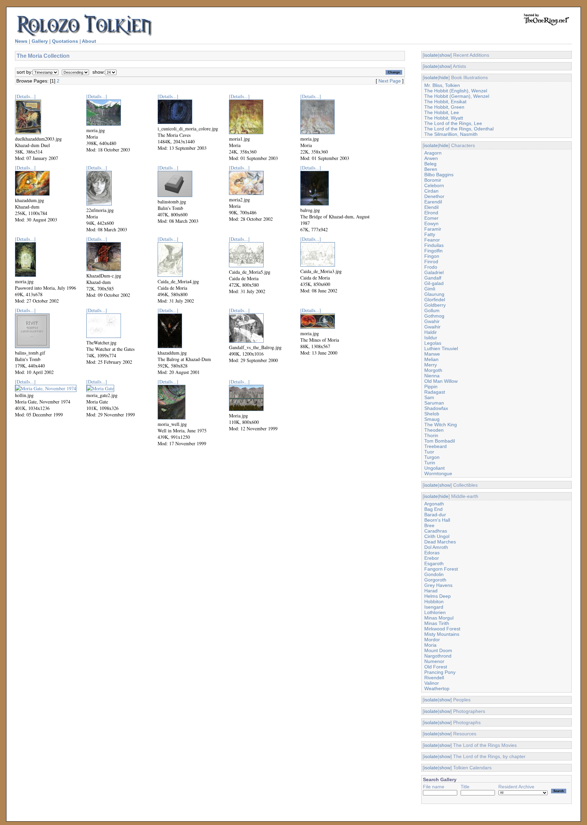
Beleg (430, 163)
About (89, 41)
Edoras (432, 552)
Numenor (434, 661)
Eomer (431, 218)
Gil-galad (434, 283)
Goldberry (435, 305)
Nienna (432, 375)
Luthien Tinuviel (441, 348)
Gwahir (432, 321)
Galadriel (434, 272)
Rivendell (434, 677)
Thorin (431, 435)
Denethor (434, 196)
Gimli (429, 288)
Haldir (430, 332)
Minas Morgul (438, 618)
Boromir (432, 180)
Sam (429, 397)
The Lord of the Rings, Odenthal (459, 128)
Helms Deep (437, 596)
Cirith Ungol (436, 536)
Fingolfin (433, 250)
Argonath (434, 503)
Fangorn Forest (441, 569)
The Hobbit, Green (444, 107)
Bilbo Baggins (438, 174)
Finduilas (434, 245)
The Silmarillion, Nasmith (451, 134)
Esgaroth (434, 563)
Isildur (430, 337)
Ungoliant (434, 468)
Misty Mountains (441, 634)
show (444, 55)
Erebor (431, 558)
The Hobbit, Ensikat (445, 101)
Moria (430, 645)
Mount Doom (438, 650)
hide (443, 77)
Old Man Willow (441, 381)
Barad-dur (435, 514)
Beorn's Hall (437, 520)
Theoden (434, 430)
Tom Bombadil (439, 441)
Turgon (432, 457)
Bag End (433, 509)
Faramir (432, 229)
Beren (430, 169)
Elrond (431, 212)
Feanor (432, 240)
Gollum (432, 310)
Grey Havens (438, 585)
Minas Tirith (436, 623)
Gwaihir (432, 326)
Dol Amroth (436, 547)
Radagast (434, 392)
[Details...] (25, 96)
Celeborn (434, 185)
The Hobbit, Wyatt (443, 118)
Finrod (431, 261)
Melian (431, 359)
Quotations (65, 41)
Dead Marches (440, 541)
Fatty (429, 234)
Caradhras (435, 531)
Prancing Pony (440, 672)
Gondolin (434, 574)
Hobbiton (434, 601)
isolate (431, 55)
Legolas (432, 343)
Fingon (431, 256)
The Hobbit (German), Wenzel (456, 96)
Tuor (429, 451)
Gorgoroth (435, 579)
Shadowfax (436, 408)
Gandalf (432, 278)
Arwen (431, 158)
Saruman (434, 403)
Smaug (432, 419)
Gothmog (434, 316)
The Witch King (440, 424)
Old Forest (435, 666)
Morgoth (433, 370)
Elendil (431, 207)
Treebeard (435, 446)
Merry (430, 364)
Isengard (433, 607)
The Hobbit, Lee (441, 112)
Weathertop (436, 688)
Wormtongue (438, 473)
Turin (429, 462)
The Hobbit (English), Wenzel (455, 90)
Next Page (389, 81)
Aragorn (433, 153)
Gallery (40, 41)
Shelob (431, 413)
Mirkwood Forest (442, 628)
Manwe (432, 354)
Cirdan (431, 191)
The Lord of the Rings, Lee (453, 123)
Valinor (431, 683)
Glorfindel (434, 299)
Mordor (432, 639)
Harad (431, 590)
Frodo (430, 267)
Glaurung (434, 294)
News (21, 41)
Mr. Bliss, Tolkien (442, 85)
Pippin (431, 386)
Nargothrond (437, 656)
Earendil (433, 201)
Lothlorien (435, 612)
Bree (429, 525)
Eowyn (431, 223)
